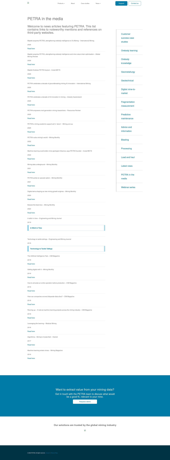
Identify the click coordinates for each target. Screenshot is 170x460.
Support (121, 3)
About (73, 3)
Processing (126, 148)
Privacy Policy (54, 453)
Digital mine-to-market (128, 91)
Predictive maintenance (127, 116)
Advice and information (126, 128)
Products (60, 3)
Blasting (125, 139)
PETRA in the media (127, 176)
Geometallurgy (128, 71)
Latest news (127, 165)
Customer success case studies (127, 37)
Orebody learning (129, 50)
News (97, 3)
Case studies (85, 3)
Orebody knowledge (126, 61)
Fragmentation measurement (128, 103)
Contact (48, 453)
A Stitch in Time (36, 228)
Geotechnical (127, 80)
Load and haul (128, 157)
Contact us (135, 3)
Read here (31, 48)
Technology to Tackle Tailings (41, 249)
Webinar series (128, 187)
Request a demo (85, 401)
